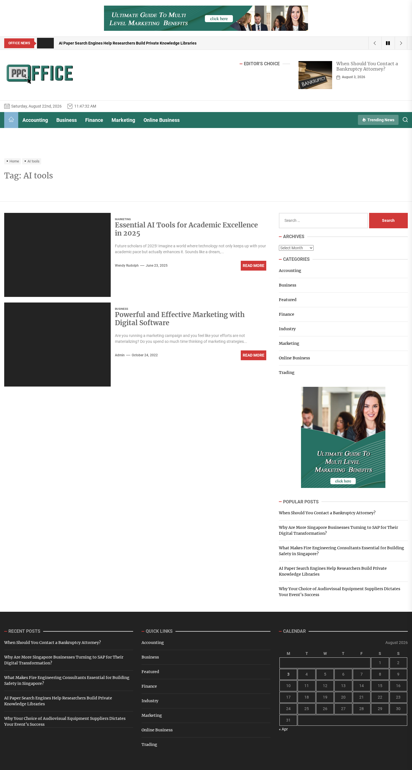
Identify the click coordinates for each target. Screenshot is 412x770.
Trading (287, 372)
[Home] (11, 120)
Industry (287, 328)
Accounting (35, 120)
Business (66, 120)
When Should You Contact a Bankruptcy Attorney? (327, 512)
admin (120, 355)
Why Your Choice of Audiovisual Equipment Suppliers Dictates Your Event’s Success (339, 591)
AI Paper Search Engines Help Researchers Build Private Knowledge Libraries (333, 571)
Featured (288, 299)
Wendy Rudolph (127, 265)
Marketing (123, 120)
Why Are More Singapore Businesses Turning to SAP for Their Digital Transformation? (369, 69)
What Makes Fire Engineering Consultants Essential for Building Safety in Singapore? (341, 550)
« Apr (283, 729)
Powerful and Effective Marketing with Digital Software (180, 318)
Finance (94, 120)
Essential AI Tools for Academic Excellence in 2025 (186, 229)
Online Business (161, 120)
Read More (253, 265)
